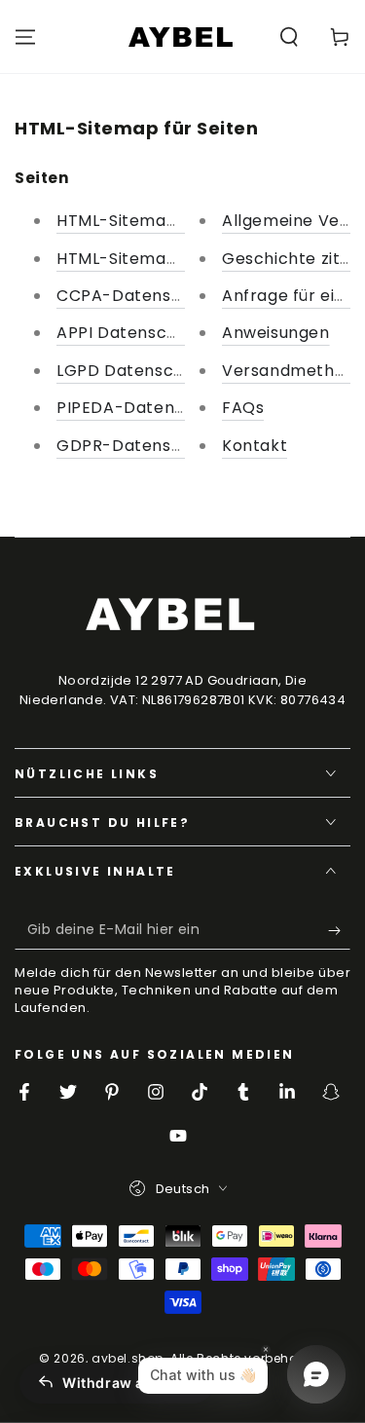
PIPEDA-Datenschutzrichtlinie (178, 407)
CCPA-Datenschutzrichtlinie (172, 295)
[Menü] (25, 37)
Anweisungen (276, 332)
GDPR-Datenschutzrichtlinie (172, 445)
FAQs (243, 407)
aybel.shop (127, 1358)
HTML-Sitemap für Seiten (158, 220)
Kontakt (254, 445)
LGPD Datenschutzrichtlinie (168, 370)
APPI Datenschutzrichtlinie (165, 332)
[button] (289, 37)
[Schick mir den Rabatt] (339, 930)
